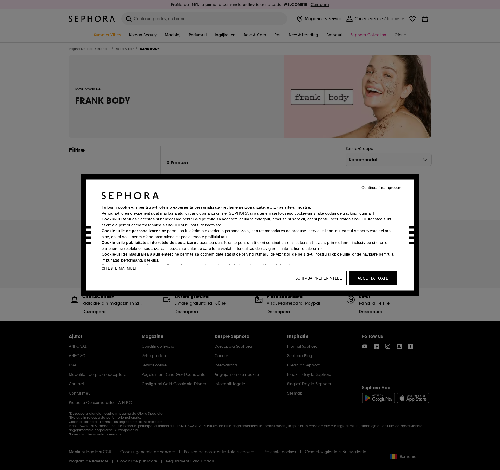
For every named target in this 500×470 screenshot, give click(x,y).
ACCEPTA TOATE (373, 278)
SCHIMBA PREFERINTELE (318, 278)
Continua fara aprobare (382, 187)
